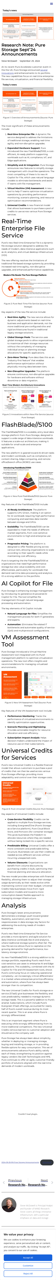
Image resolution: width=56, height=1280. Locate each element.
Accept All (28, 1257)
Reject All (28, 1273)
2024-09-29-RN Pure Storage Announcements (20, 1162)
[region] (28, 1255)
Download (47, 1162)
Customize (28, 1265)
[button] (51, 3)
